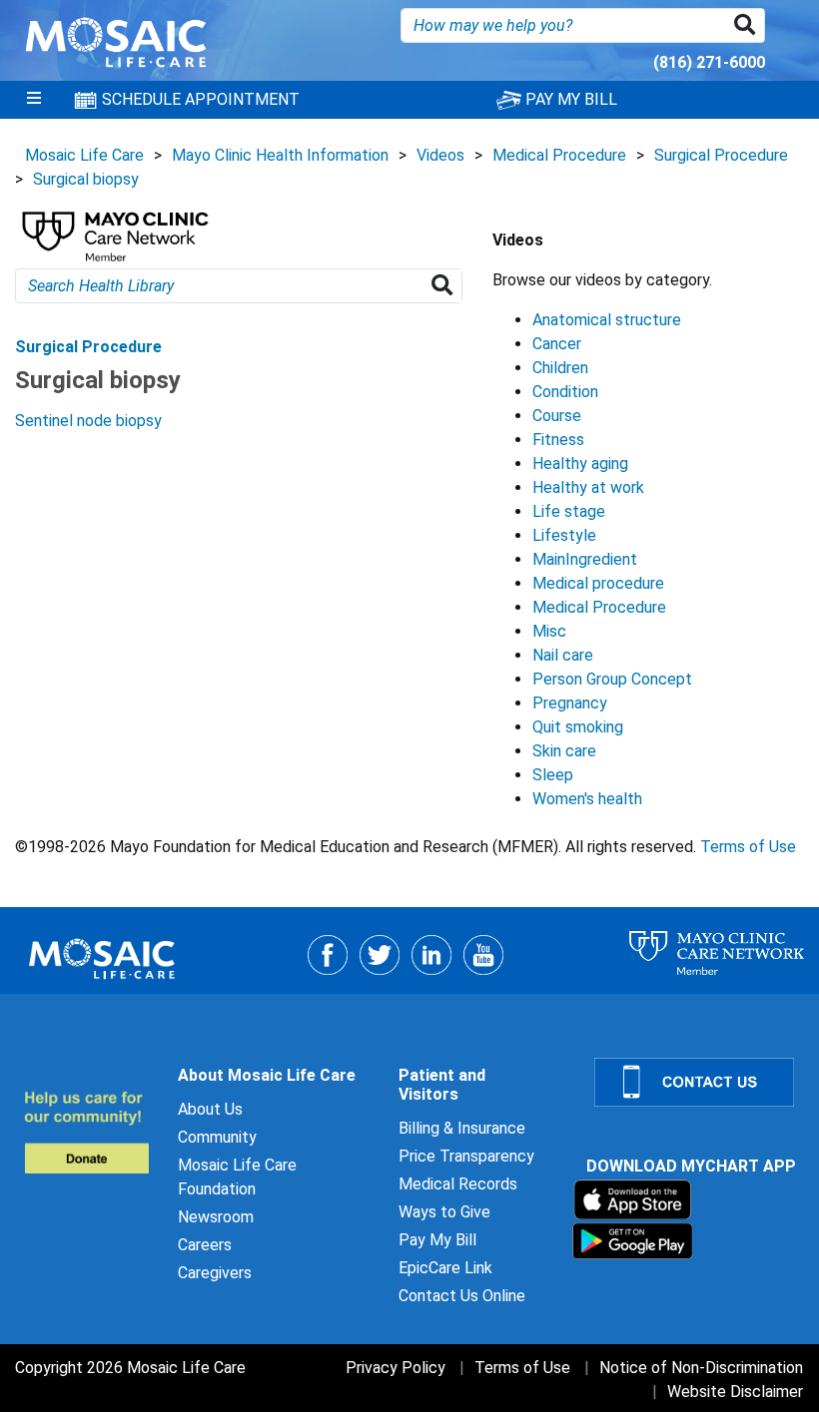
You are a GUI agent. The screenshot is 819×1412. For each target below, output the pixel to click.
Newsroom (216, 1216)
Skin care (564, 750)
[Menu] (34, 100)
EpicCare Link (445, 1267)
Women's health (587, 798)
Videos (440, 155)
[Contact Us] (694, 1082)
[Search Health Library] (445, 285)
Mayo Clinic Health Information (280, 155)
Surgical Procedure (721, 155)
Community (217, 1137)
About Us (210, 1109)
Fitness (558, 439)
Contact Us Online (462, 1295)
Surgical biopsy (86, 179)
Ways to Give (444, 1211)
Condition (565, 391)
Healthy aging (580, 463)
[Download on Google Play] (632, 1239)
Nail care (562, 655)
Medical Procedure (559, 155)
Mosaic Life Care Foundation (237, 1177)
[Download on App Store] (632, 1198)
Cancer (556, 343)
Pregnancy (569, 703)
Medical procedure (598, 583)
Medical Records (458, 1184)
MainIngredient (584, 559)
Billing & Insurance (462, 1128)
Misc (549, 631)
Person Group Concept (612, 679)
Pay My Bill (437, 1239)
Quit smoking (577, 726)
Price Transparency (466, 1156)
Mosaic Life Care (84, 155)
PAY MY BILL (569, 99)
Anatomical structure (606, 319)
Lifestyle (564, 535)
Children (560, 367)
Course (556, 415)
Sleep (552, 774)
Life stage (568, 511)
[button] (748, 25)
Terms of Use (748, 846)
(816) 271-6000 (709, 62)
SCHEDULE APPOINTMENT (199, 99)
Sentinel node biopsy (88, 420)
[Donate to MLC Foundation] (89, 1132)
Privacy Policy (395, 1367)
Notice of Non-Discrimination (701, 1367)
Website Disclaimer (735, 1391)
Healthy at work (588, 487)
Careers (205, 1244)
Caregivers (215, 1272)
